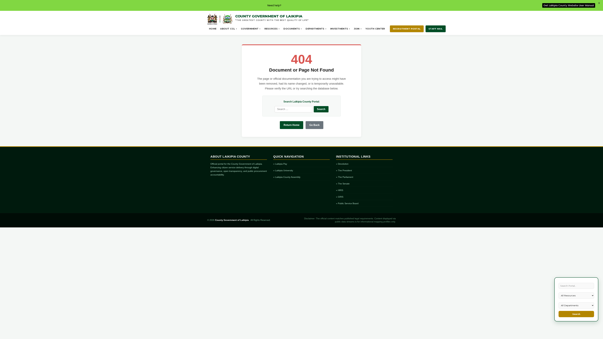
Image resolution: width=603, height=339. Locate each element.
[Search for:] (293, 109)
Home (212, 28)
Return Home (291, 125)
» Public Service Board (347, 203)
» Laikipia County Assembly (286, 177)
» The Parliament (344, 177)
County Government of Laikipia (232, 220)
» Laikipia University (283, 170)
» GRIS (339, 197)
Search (576, 314)
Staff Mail (436, 28)
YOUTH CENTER (375, 28)
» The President (344, 170)
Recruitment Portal (407, 28)
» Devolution (342, 164)
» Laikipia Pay (280, 164)
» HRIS (339, 190)
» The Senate (343, 183)
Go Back (314, 125)
